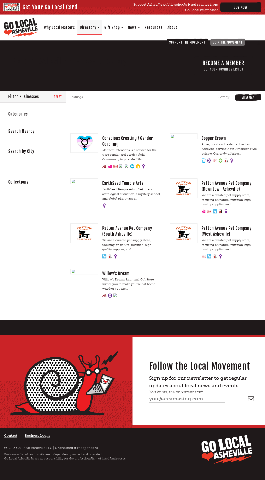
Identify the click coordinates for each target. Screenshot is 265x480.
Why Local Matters (59, 27)
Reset (58, 97)
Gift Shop (112, 27)
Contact (10, 435)
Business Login (37, 435)
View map (248, 97)
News (133, 27)
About (172, 27)
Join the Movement (228, 42)
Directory (88, 27)
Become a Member (223, 65)
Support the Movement (187, 42)
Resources (154, 27)
